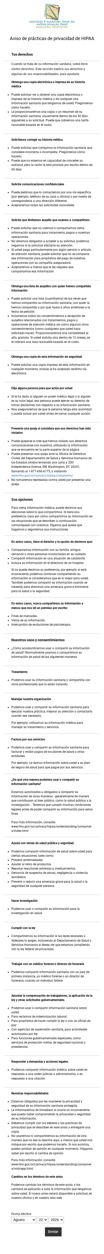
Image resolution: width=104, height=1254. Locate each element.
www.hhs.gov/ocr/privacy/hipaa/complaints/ (42, 475)
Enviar (53, 1232)
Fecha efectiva (21, 1214)
